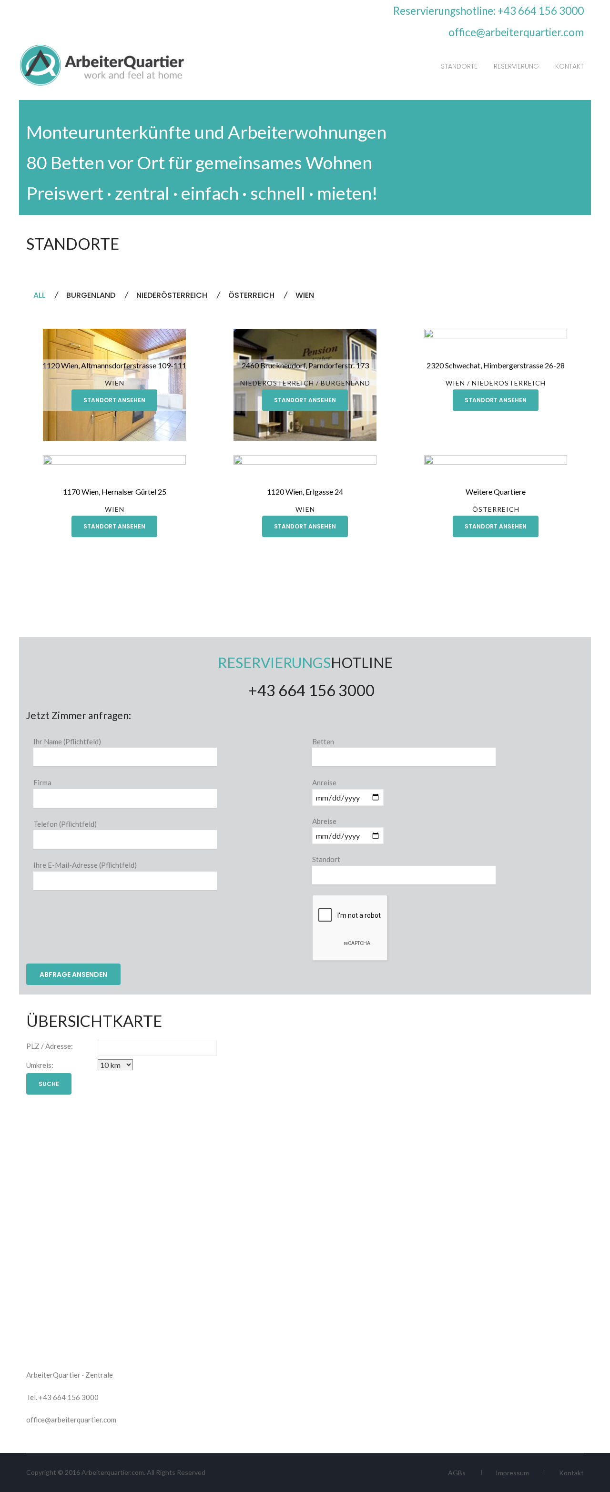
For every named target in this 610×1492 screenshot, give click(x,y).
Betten (323, 741)
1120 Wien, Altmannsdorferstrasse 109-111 (114, 365)
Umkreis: (39, 1065)
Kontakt (571, 1473)
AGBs (457, 1473)
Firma (42, 782)
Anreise (324, 782)
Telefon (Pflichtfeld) (65, 824)
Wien (114, 383)
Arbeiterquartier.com (112, 1472)
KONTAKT (569, 66)
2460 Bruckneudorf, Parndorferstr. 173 (305, 365)
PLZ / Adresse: (49, 1046)
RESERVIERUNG (516, 66)
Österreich (495, 509)
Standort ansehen (114, 400)
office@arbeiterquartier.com (516, 32)
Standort (326, 859)
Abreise (324, 821)
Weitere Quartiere (496, 491)
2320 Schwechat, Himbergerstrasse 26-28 (496, 365)
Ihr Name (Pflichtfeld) (67, 741)
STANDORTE (459, 66)
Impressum (512, 1473)
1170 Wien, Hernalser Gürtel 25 (114, 491)
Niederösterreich (277, 383)
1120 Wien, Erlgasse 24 (305, 491)
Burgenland (345, 383)
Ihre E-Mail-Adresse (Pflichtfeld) (85, 865)
